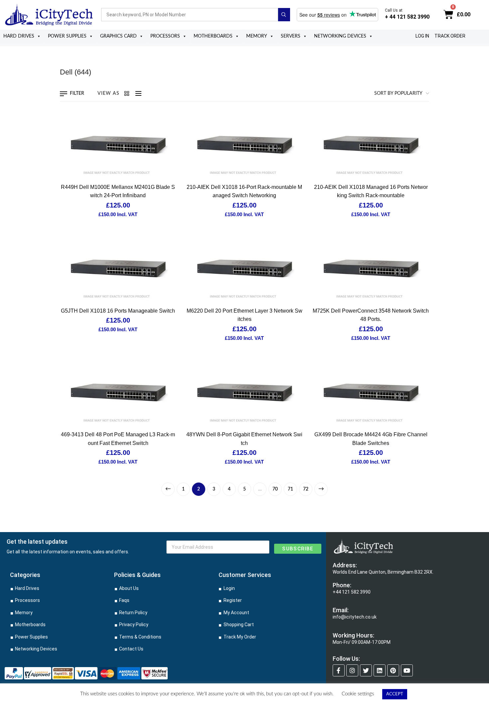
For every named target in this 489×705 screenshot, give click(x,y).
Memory (256, 36)
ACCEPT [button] (394, 694)
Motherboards (213, 36)
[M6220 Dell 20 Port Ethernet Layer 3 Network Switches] (244, 268)
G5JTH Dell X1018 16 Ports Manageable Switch (118, 311)
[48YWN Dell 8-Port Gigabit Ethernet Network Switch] (244, 392)
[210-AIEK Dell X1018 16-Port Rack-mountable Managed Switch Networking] (244, 144)
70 (275, 489)
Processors (165, 36)
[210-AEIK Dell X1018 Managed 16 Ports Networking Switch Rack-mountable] (371, 144)
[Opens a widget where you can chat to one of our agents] (464, 693)
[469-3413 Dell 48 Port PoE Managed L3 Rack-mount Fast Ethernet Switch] (118, 392)
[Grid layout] (127, 93)
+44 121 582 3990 (352, 592)
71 (290, 489)
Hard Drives (18, 36)
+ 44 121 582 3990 (407, 17)
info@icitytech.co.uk (355, 617)
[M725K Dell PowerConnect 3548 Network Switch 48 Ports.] (371, 268)
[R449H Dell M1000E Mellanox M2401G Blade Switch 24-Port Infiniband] (118, 144)
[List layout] (137, 93)
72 (305, 489)
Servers (290, 36)
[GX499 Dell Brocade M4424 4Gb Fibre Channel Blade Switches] (371, 392)
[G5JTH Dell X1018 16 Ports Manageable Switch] (118, 268)
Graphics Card (118, 36)
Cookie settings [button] (358, 693)
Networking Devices (340, 36)
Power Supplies (67, 36)
